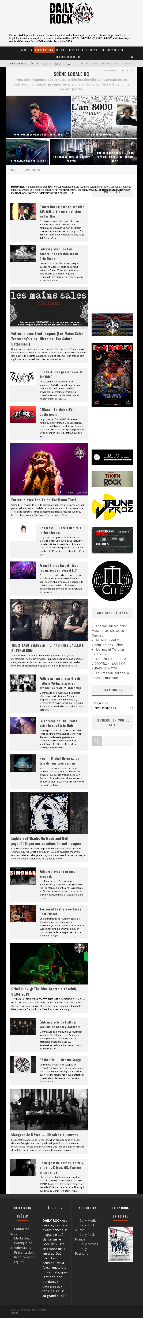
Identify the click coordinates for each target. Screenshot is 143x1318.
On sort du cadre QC (68, 57)
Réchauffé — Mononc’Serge (60, 1059)
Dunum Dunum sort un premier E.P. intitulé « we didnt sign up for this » (62, 211)
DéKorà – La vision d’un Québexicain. (57, 412)
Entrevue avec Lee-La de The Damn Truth (44, 499)
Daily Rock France (89, 63)
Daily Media (127, 63)
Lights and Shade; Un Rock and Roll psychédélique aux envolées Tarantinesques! (47, 841)
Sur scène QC (43, 50)
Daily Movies (127, 70)
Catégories (100, 703)
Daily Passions (111, 70)
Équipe (19, 1262)
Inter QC (61, 50)
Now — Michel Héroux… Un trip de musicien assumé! (59, 760)
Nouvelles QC (115, 50)
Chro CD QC (76, 50)
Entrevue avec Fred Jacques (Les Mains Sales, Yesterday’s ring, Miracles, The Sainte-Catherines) (48, 339)
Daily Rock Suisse (110, 63)
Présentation (24, 1252)
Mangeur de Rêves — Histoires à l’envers (44, 1134)
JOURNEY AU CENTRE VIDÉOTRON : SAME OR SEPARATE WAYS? (70, 64)
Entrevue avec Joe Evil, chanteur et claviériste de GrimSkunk (59, 254)
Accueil (25, 50)
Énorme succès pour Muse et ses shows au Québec (109, 630)
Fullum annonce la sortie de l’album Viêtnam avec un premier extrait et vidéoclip (60, 683)
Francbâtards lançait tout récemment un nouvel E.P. (59, 567)
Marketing (22, 1238)
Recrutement (24, 1257)
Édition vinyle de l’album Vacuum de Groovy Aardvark (60, 1024)
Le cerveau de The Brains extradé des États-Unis (58, 723)
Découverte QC (95, 50)
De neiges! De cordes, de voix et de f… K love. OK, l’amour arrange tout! (61, 1167)
